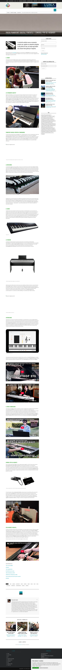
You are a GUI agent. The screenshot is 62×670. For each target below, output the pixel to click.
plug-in (48, 125)
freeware (43, 119)
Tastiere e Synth (20, 635)
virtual (43, 132)
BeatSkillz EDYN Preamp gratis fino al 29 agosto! (51, 81)
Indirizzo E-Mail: (43, 63)
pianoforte (8, 585)
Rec (15, 0)
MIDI (51, 122)
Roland (23, 585)
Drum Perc (35, 0)
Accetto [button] (34, 667)
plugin (43, 126)
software (48, 129)
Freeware (47, 82)
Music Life (48, 0)
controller (49, 116)
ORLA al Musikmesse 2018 (10, 572)
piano (45, 125)
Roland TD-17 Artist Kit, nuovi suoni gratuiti (34, 633)
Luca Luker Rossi (46, 122)
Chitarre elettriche (53, 106)
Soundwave (53, 129)
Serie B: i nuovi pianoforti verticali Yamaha (11, 633)
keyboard (53, 120)
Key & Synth (11, 0)
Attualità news (48, 88)
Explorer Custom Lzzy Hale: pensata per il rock (50, 105)
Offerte (51, 82)
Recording (52, 83)
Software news (52, 90)
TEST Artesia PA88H (9, 565)
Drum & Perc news (33, 634)
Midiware (43, 123)
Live (39, 0)
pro (45, 126)
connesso (20, 644)
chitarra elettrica (44, 116)
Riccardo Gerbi (42, 34)
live (42, 122)
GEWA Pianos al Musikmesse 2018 (11, 574)
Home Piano (7, 34)
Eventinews (51, 88)
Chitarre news (48, 107)
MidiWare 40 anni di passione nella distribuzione (50, 87)
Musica (52, 89)
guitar (48, 119)
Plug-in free (54, 82)
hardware (52, 119)
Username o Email (44, 40)
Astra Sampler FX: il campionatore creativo (49, 99)
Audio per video (43, 0)
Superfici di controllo (49, 96)
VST (52, 132)
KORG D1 (7, 567)
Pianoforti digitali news (16, 34)
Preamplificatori (48, 83)
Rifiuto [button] (37, 667)
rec (51, 126)
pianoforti (13, 585)
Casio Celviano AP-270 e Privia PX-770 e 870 (13, 576)
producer (48, 126)
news (42, 125)
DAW (53, 116)
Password (42, 44)
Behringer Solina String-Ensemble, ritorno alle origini (22, 633)
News (7, 0)
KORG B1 (7, 578)
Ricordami (43, 48)
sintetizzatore (44, 129)
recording (43, 128)
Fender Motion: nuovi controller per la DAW (49, 94)
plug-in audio (53, 125)
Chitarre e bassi (30, 0)
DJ (17, 0)
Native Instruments (52, 123)
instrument (49, 120)
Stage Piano (30, 34)
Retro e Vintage (23, 634)
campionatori (47, 100)
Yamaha (27, 585)
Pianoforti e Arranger (22, 0)
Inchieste (47, 89)
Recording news (48, 84)
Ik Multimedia (44, 120)
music (47, 123)
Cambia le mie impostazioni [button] (43, 667)
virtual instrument (47, 132)
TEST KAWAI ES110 (9, 569)
